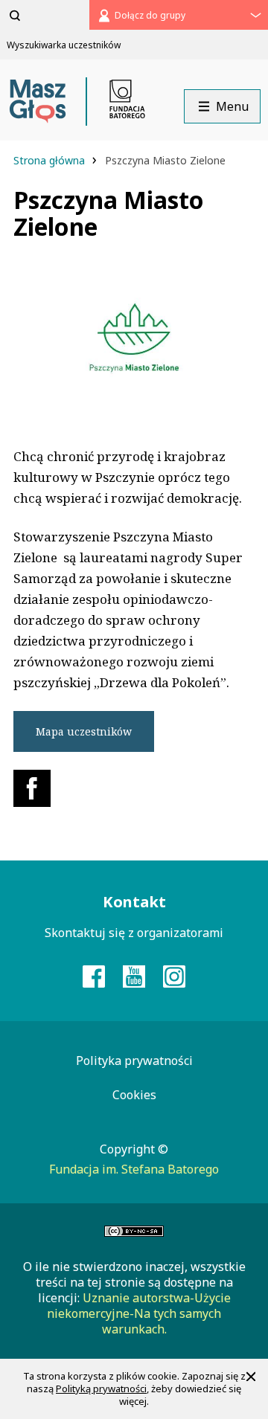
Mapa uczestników (84, 731)
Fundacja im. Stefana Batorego (134, 1169)
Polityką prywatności (101, 1388)
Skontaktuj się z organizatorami (134, 932)
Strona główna (50, 160)
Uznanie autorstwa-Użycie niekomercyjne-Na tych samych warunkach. (139, 1313)
